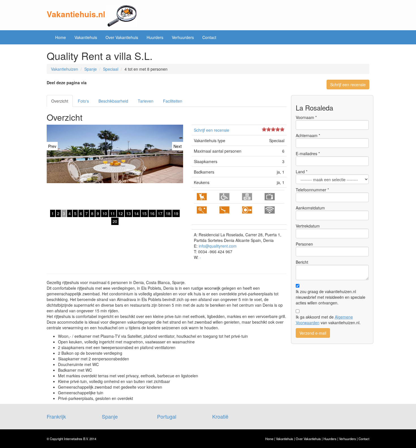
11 (112, 213)
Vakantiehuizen (64, 69)
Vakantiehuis (85, 37)
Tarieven (145, 101)
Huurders (155, 37)
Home (60, 37)
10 (104, 213)
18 (168, 213)
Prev (52, 146)
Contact (209, 37)
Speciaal (110, 69)
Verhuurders (183, 37)
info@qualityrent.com (218, 246)
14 (136, 213)
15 (144, 213)
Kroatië (220, 416)
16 (152, 213)
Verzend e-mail (312, 333)
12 (120, 213)
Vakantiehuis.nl (76, 14)
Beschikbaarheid (113, 101)
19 (176, 213)
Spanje (90, 69)
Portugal (166, 416)
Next (177, 146)
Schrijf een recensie (348, 84)
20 (115, 221)
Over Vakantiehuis (122, 37)
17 (160, 213)
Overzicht (59, 101)
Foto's (83, 101)
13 (128, 213)
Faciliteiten (172, 101)
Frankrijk (56, 416)
